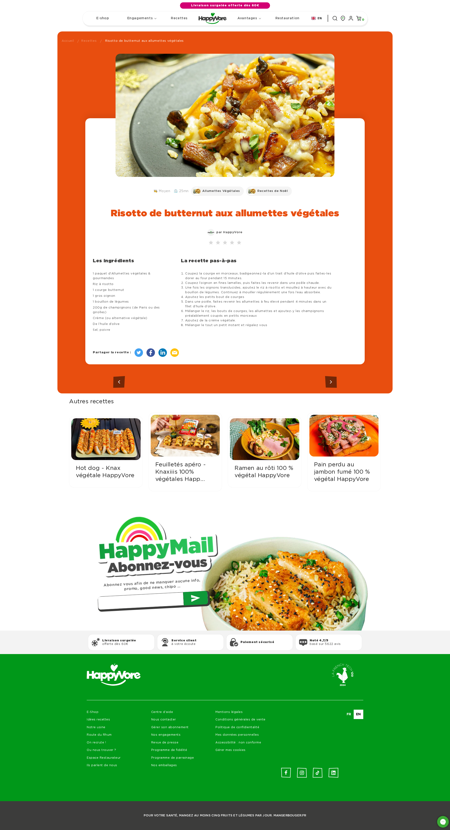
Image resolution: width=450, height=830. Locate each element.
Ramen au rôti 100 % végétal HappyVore (264, 471)
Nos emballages (164, 765)
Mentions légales (229, 712)
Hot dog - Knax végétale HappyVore (105, 471)
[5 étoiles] (239, 243)
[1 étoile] (211, 243)
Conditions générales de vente (240, 719)
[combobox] (317, 18)
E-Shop (92, 712)
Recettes (89, 40)
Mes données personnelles (237, 734)
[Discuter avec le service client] (443, 822)
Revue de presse (165, 742)
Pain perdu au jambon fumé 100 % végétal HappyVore (342, 472)
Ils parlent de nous (102, 765)
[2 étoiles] (218, 243)
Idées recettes (98, 719)
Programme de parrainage (172, 757)
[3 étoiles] (225, 243)
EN (320, 18)
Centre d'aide (162, 712)
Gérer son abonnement (170, 727)
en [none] (358, 714)
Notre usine (96, 727)
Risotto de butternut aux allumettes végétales (144, 40)
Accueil (68, 40)
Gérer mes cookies (230, 750)
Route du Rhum (99, 734)
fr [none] (349, 714)
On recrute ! (96, 742)
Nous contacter (163, 719)
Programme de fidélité (169, 750)
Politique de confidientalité (237, 727)
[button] (140, 18)
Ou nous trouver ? (101, 750)
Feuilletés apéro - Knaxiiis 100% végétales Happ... (180, 472)
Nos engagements (166, 734)
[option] (349, 714)
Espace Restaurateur (104, 757)
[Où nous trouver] (343, 18)
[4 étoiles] (232, 243)
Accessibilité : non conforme (238, 742)
